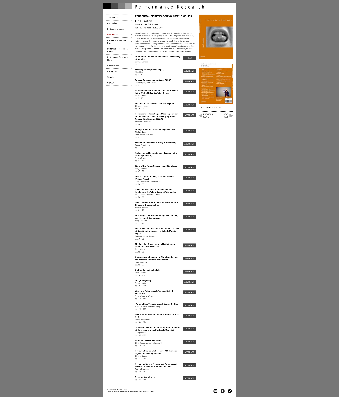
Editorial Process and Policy (116, 41)
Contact (110, 83)
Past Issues (112, 34)
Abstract (189, 71)
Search (110, 77)
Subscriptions (113, 66)
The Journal (112, 17)
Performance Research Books (117, 50)
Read (189, 58)
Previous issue (208, 115)
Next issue (225, 115)
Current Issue (113, 23)
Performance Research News (117, 58)
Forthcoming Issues (115, 29)
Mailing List (112, 71)
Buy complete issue (211, 107)
